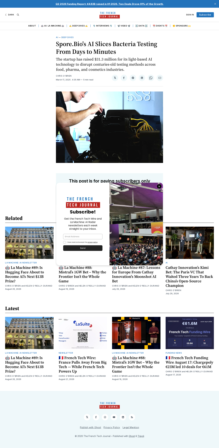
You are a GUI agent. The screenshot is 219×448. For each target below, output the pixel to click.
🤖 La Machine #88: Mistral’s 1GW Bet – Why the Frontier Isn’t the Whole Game (82, 274)
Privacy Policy (112, 427)
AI (57, 37)
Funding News (174, 353)
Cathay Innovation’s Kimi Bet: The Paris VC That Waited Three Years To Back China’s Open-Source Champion (189, 276)
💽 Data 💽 (141, 26)
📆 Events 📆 (160, 26)
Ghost (132, 436)
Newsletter (66, 353)
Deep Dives (67, 37)
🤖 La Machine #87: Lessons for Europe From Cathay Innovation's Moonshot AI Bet (136, 274)
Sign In (190, 14)
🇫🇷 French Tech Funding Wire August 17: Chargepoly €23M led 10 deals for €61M (189, 362)
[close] (215, 3)
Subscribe (205, 14)
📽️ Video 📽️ (124, 26)
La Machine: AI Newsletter (21, 262)
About (32, 26)
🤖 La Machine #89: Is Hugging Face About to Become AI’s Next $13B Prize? (24, 274)
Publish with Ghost (90, 427)
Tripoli (141, 436)
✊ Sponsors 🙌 (182, 26)
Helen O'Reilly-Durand (38, 286)
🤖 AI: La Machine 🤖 (52, 26)
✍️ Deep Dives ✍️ (78, 26)
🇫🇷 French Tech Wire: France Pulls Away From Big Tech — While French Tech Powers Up (83, 364)
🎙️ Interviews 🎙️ (102, 26)
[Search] (18, 14)
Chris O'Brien (64, 76)
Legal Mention (131, 427)
